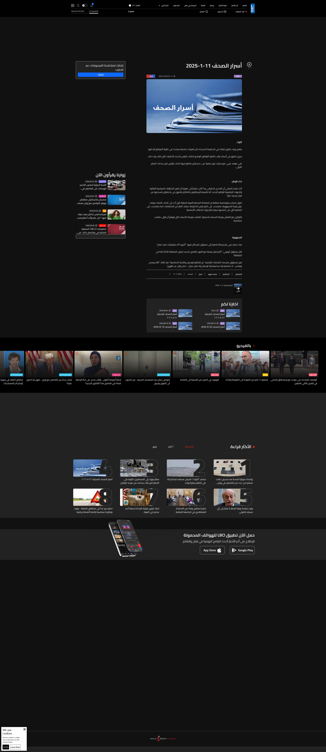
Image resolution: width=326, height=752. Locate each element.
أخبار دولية (313, 375)
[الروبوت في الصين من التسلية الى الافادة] (196, 368)
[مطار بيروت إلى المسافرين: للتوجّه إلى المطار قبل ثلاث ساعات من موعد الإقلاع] (139, 472)
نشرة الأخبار (223, 5)
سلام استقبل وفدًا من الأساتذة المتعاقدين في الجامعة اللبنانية (191, 510)
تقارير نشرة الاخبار (163, 375)
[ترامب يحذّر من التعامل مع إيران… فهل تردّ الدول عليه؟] (49, 368)
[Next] (3, 368)
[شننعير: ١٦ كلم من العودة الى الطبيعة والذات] (245, 368)
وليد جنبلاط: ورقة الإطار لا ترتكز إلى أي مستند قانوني (235, 510)
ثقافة (203, 5)
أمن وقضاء (116, 375)
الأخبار (245, 5)
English (131, 11)
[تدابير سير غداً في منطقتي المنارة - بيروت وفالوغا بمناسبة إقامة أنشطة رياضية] (92, 501)
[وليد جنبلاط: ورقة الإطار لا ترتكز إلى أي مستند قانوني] (233, 501)
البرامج (202, 11)
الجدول (220, 11)
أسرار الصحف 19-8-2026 (165, 327)
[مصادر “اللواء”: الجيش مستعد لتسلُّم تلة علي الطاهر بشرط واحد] (186, 472)
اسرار (222, 311)
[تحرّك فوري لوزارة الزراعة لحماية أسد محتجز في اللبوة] (139, 501)
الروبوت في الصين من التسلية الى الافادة (199, 380)
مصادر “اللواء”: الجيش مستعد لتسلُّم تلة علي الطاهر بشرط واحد (186, 481)
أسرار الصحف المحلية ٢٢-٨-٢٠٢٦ (215, 315)
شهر (155, 446)
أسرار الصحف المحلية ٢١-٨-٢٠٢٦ (167, 315)
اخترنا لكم (229, 304)
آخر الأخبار (234, 5)
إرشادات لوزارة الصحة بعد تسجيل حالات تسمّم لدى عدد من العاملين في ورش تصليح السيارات (234, 481)
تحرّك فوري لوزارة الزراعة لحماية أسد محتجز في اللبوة (142, 510)
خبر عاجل (102, 225)
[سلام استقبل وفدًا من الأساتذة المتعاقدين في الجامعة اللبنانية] (186, 501)
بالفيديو (243, 345)
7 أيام (171, 446)
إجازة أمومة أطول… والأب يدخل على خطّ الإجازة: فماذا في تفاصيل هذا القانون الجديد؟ (98, 381)
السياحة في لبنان (190, 5)
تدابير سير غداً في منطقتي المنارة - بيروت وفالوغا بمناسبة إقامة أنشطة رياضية (93, 510)
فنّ (104, 211)
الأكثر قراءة (240, 446)
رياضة (212, 5)
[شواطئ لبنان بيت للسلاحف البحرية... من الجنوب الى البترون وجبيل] (147, 368)
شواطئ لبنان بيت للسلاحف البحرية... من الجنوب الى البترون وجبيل (147, 381)
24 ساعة (189, 446)
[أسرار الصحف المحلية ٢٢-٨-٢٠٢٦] (92, 472)
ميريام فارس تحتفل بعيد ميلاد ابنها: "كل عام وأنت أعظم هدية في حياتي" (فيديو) (91, 216)
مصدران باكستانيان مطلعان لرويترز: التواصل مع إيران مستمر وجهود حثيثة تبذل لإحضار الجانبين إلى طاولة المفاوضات (91, 201)
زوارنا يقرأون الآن (110, 175)
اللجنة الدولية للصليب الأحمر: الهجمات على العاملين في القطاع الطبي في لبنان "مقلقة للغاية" (91, 186)
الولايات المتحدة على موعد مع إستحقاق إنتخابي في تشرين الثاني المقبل (294, 381)
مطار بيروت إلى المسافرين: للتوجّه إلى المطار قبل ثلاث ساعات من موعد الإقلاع (140, 481)
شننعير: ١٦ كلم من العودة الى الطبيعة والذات (246, 380)
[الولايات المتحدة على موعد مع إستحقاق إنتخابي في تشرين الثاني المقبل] (294, 368)
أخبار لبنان (176, 5)
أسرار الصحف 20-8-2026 (213, 327)
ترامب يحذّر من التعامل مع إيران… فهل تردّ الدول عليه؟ (49, 381)
